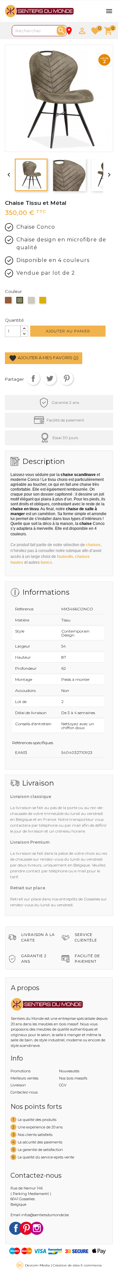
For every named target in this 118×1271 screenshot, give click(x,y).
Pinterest (66, 378)
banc (46, 562)
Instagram (36, 1228)
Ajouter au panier (68, 331)
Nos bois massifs (73, 1078)
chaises (93, 545)
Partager (33, 378)
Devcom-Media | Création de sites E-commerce (63, 1265)
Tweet (49, 378)
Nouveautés (69, 1071)
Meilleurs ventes (24, 1078)
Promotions (20, 1071)
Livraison (18, 1085)
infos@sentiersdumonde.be (45, 1215)
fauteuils (65, 556)
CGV (63, 1085)
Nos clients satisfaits (35, 1134)
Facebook (15, 1228)
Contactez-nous (24, 1092)
